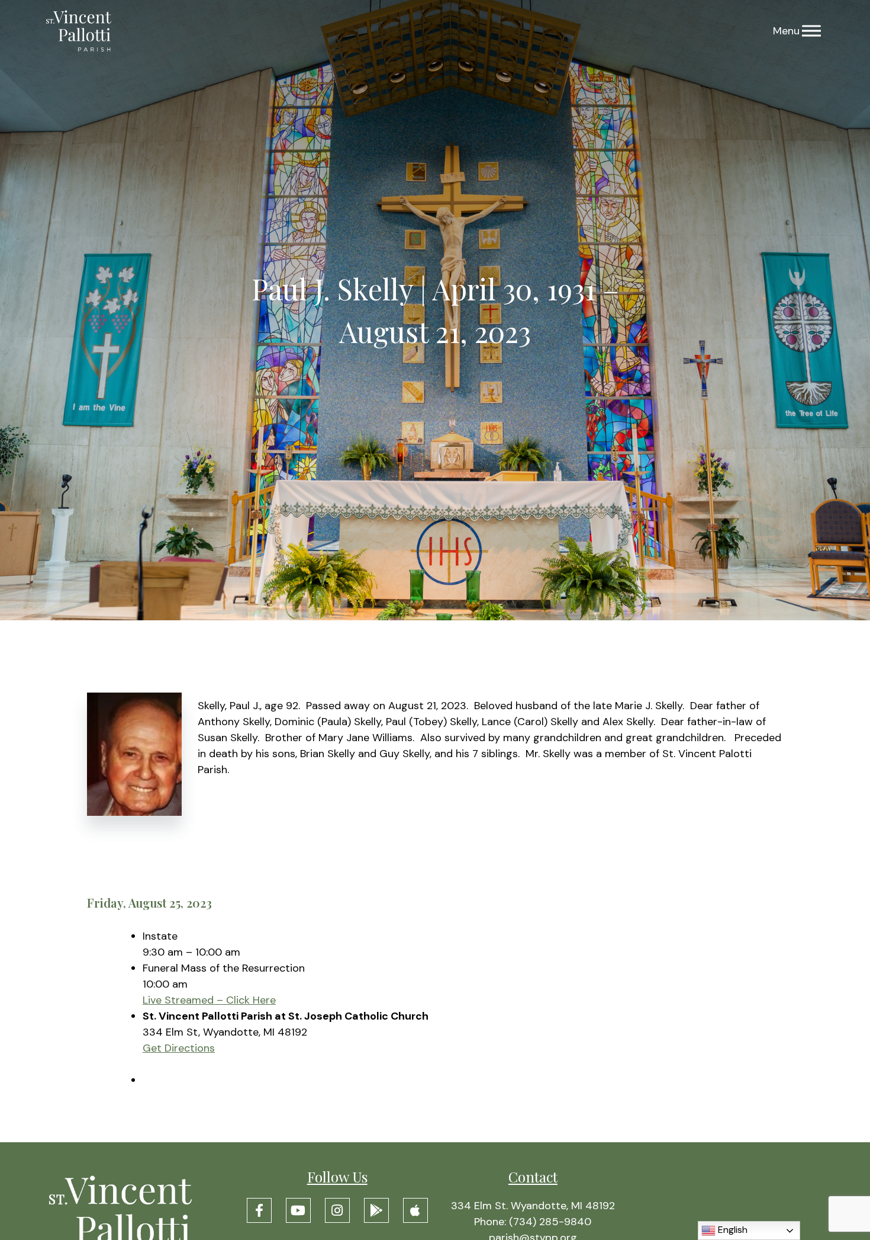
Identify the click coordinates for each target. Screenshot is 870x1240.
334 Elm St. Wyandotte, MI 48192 (533, 1206)
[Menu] (811, 31)
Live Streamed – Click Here (209, 1000)
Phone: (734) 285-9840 (532, 1222)
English (731, 1229)
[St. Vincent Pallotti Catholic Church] (79, 31)
